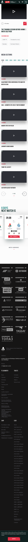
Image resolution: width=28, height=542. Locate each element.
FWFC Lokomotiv (18, 434)
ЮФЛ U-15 (16, 509)
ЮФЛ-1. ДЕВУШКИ (18, 502)
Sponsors (16, 514)
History (15, 516)
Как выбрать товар (5, 424)
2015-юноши (16, 453)
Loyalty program (5, 391)
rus (22, 2)
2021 (23, 60)
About (15, 424)
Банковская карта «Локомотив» (18, 519)
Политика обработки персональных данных (6, 401)
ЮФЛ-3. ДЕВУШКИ (18, 504)
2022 (19, 60)
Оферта (15, 379)
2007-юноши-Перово (18, 485)
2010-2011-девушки (18, 461)
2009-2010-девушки (18, 446)
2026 (2, 60)
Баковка (4, 44)
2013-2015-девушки (18, 473)
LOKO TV (4, 39)
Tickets (16, 371)
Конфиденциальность (6, 435)
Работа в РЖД (4, 403)
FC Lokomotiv (4, 371)
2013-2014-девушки (18, 492)
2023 (15, 60)
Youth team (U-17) (18, 432)
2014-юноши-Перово (18, 478)
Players (3, 382)
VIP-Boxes (16, 377)
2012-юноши (16, 441)
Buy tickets (14, 236)
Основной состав (15, 39)
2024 (11, 60)
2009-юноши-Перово (18, 480)
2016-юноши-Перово (18, 470)
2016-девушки (17, 439)
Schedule (16, 375)
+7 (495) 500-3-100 (6, 366)
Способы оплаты (5, 427)
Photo (2, 389)
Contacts (16, 522)
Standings (3, 379)
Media (2, 387)
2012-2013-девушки (18, 458)
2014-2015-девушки (18, 456)
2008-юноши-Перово (18, 482)
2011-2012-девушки (18, 449)
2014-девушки (17, 465)
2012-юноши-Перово (18, 436)
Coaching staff (4, 384)
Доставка (3, 429)
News (2, 375)
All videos (7, 23)
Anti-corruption (4, 397)
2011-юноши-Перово (18, 494)
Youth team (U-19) (18, 427)
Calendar (3, 377)
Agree (14, 539)
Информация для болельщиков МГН (5, 406)
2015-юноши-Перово (18, 451)
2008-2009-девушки (18, 463)
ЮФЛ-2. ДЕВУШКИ (18, 506)
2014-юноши (16, 475)
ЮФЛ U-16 (16, 511)
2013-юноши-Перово (18, 487)
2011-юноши (16, 497)
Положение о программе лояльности (7, 395)
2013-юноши (16, 490)
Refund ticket (17, 382)
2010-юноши (17, 499)
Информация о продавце (7, 437)
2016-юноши (16, 468)
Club (15, 421)
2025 (6, 60)
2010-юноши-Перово (18, 444)
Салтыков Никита (14, 44)
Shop (2, 421)
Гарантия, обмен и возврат (5, 433)
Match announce (14, 247)
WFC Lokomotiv (17, 429)
